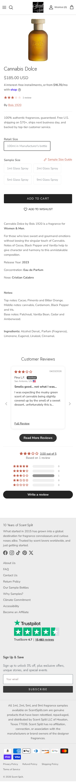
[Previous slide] (6, 403)
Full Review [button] (22, 423)
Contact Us (10, 575)
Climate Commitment (17, 600)
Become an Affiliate (16, 612)
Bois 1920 (14, 105)
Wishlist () (60, 7)
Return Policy (11, 581)
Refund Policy (29, 764)
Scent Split (17, 776)
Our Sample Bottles (16, 588)
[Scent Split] (38, 7)
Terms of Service (11, 769)
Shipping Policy (50, 764)
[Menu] (4, 7)
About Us (9, 563)
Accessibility (11, 606)
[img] (23, 372)
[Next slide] (70, 403)
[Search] (13, 7)
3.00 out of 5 (48, 454)
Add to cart (38, 199)
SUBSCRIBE (38, 689)
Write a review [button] (38, 494)
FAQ (6, 569)
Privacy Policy (10, 764)
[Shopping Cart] (71, 7)
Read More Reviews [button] (38, 438)
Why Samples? (13, 594)
